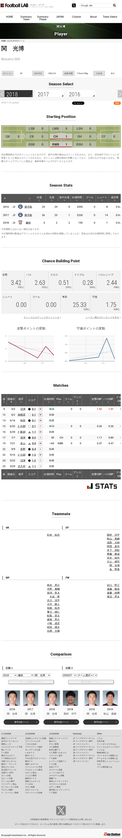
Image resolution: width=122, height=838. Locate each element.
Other (99, 734)
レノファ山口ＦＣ (56, 773)
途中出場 (64, 197)
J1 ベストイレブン (81, 744)
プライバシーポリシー (59, 819)
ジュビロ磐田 (31, 775)
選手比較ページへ (91, 681)
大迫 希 (55, 596)
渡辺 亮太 (113, 596)
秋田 (22, 420)
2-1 (34, 414)
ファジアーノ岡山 (9, 784)
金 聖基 (114, 569)
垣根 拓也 (53, 608)
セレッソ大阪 (7, 778)
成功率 (115, 197)
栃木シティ (30, 755)
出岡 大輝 (53, 630)
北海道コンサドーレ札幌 (35, 738)
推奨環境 (44, 819)
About (93, 16)
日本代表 (101, 741)
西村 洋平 (113, 534)
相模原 (21, 414)
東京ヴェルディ (8, 755)
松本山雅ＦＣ (55, 750)
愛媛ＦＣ (53, 778)
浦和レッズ (6, 744)
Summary (77, 734)
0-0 (34, 443)
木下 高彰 (113, 550)
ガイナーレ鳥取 (55, 770)
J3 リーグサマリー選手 (83, 758)
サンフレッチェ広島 (9, 787)
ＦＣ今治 (29, 784)
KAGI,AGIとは (103, 753)
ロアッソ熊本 (55, 787)
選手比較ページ (21, 722)
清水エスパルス (8, 767)
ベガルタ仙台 (31, 744)
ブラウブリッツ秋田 (33, 747)
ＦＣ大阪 (53, 764)
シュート (102, 197)
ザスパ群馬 (54, 744)
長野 (22, 449)
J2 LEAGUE (30, 734)
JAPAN (60, 16)
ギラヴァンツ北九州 (57, 784)
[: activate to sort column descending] (4, 198)
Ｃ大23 (21, 426)
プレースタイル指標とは (107, 755)
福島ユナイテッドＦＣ (58, 738)
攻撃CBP (97, 399)
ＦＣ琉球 (53, 793)
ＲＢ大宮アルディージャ (35, 758)
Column (76, 16)
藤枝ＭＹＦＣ (31, 778)
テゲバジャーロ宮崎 (33, 793)
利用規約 (35, 819)
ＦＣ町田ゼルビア (9, 758)
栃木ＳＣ (53, 741)
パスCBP (108, 399)
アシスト (77, 399)
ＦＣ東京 (5, 753)
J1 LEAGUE (6, 734)
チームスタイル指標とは (107, 758)
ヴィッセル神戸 (8, 781)
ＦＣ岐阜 (53, 758)
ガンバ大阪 (6, 775)
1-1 (34, 431)
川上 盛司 (113, 561)
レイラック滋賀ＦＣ (57, 761)
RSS (117, 103)
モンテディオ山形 (32, 750)
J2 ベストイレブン (81, 753)
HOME (9, 16)
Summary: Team (26, 18)
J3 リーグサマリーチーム (84, 755)
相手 (21, 399)
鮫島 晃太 (53, 615)
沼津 (22, 409)
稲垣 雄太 (53, 627)
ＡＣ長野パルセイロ (57, 753)
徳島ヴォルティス (32, 781)
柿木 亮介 (53, 585)
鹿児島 (28, 206)
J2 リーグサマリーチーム (84, 747)
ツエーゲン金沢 (55, 755)
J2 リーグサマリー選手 (83, 750)
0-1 (34, 409)
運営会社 (74, 819)
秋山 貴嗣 (113, 538)
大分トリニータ (31, 790)
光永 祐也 (113, 557)
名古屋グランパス (9, 770)
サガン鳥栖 (30, 787)
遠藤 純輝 (113, 592)
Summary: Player (43, 18)
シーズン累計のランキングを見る (102, 317)
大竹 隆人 (53, 604)
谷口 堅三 (113, 585)
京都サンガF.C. (7, 773)
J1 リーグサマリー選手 (83, 741)
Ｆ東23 (21, 431)
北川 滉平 (53, 600)
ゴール (89, 197)
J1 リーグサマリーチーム (84, 738)
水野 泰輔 (53, 589)
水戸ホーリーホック (9, 741)
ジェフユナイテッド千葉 (11, 747)
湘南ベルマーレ (31, 764)
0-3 (34, 437)
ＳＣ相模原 (54, 747)
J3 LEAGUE (54, 734)
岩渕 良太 (53, 592)
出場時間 (77, 197)
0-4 (34, 449)
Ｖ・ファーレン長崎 (9, 793)
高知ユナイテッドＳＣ (58, 781)
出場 (39, 197)
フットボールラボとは (106, 744)
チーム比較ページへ (31, 681)
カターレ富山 (31, 773)
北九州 (21, 466)
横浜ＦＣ (29, 761)
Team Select (110, 16)
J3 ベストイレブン (81, 761)
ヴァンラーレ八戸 (32, 741)
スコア (32, 400)
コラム (100, 738)
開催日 (11, 399)
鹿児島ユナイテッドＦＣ (59, 790)
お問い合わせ (85, 819)
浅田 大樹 (113, 542)
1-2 (34, 454)
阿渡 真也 (113, 546)
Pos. (59, 399)
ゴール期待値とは (104, 767)
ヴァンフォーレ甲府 (33, 767)
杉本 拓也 (53, 534)
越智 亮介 (53, 619)
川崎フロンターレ (9, 761)
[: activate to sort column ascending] (10, 198)
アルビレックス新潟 (33, 770)
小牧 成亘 (53, 623)
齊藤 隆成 (113, 554)
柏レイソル (6, 750)
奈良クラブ (54, 767)
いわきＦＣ (30, 753)
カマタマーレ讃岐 (56, 775)
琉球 (22, 437)
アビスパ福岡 (7, 790)
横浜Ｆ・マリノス (9, 764)
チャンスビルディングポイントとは (41, 317)
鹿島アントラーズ (9, 738)
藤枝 (28, 222)
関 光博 (114, 565)
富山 (22, 443)
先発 (51, 197)
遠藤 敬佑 (113, 589)
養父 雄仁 (53, 611)
